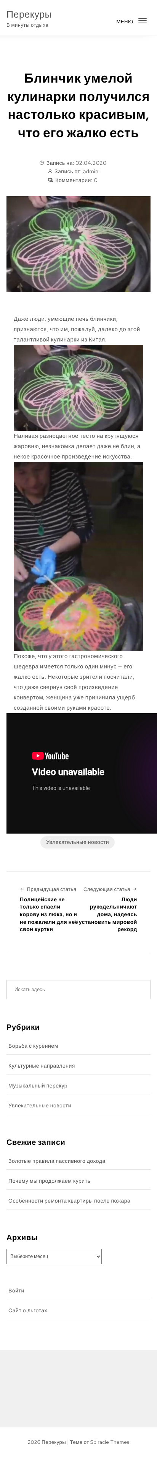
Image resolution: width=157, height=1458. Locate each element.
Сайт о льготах (27, 1310)
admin (91, 171)
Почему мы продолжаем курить (49, 1181)
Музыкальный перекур (37, 1086)
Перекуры (29, 14)
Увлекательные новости (77, 842)
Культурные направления (41, 1066)
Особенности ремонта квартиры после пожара (69, 1201)
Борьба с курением (33, 1046)
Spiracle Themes (110, 1442)
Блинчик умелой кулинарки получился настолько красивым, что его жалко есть (78, 105)
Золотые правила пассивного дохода (57, 1161)
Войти (16, 1290)
